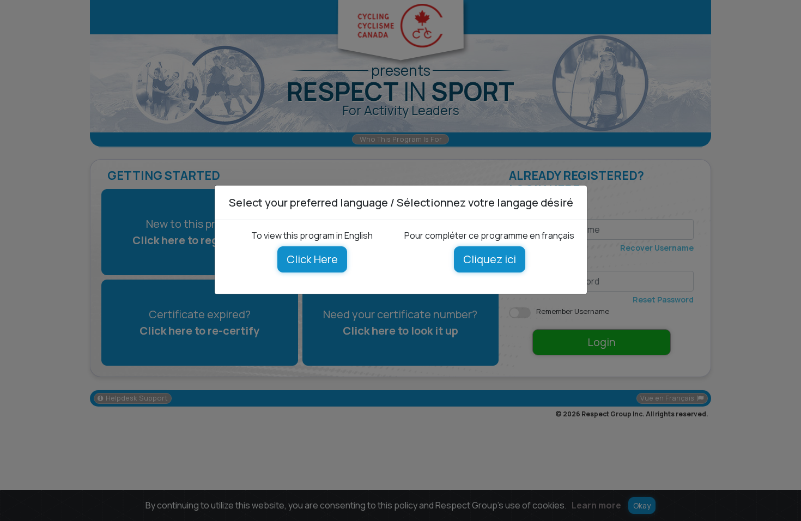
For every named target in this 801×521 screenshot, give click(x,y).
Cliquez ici (489, 259)
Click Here (311, 259)
